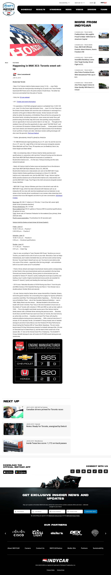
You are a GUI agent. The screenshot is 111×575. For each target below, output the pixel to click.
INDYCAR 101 (79, 3)
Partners (84, 548)
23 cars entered (25, 97)
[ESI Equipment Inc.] (57, 533)
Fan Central (63, 3)
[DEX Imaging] (38, 533)
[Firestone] (95, 533)
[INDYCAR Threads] (100, 471)
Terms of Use (60, 570)
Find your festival (33, 133)
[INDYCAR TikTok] (95, 471)
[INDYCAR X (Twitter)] (78, 471)
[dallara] (19, 533)
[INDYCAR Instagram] (72, 471)
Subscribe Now (90, 511)
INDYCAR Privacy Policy (73, 516)
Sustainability (98, 548)
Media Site (72, 548)
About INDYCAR (14, 548)
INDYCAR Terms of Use (55, 516)
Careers (28, 548)
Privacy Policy (51, 570)
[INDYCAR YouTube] (89, 471)
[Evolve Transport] (76, 533)
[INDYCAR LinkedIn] (106, 471)
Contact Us (40, 548)
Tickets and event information (26, 102)
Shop (91, 3)
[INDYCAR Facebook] (84, 471)
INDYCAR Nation (56, 548)
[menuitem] (26, 9)
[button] (5, 533)
